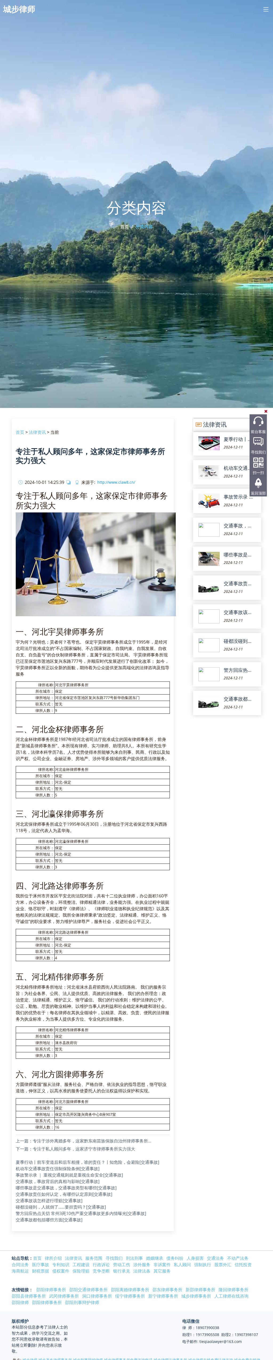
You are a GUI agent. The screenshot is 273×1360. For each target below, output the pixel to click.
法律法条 (141, 1271)
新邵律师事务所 (200, 1290)
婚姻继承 (154, 1258)
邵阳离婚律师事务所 (130, 1290)
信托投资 (243, 1264)
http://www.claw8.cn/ (116, 482)
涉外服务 (141, 1264)
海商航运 (20, 1271)
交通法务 (215, 1258)
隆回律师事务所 (233, 1290)
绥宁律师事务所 (130, 1296)
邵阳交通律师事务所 (88, 1290)
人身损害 (195, 1258)
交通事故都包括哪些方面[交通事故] (49, 1220)
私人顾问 (182, 1264)
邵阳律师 (20, 1302)
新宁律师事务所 (163, 1296)
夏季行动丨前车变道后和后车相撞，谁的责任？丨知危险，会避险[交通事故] (87, 1162)
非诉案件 (162, 1264)
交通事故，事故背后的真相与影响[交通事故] (57, 1181)
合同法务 (20, 1264)
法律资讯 (37, 432)
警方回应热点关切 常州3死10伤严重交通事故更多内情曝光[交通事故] (81, 1213)
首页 (124, 227)
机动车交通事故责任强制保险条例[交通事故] (57, 1169)
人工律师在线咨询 (231, 1296)
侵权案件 (60, 1271)
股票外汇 (222, 1264)
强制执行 (202, 1264)
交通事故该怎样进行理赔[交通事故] (49, 1200)
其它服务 (162, 1271)
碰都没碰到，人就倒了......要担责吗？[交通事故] (61, 1207)
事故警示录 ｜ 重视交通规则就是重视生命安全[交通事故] (69, 1175)
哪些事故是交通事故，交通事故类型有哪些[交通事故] (66, 1188)
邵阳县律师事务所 (29, 1296)
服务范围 (93, 1258)
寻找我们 (258, 452)
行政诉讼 (101, 1264)
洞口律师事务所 (97, 1296)
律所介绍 (53, 1258)
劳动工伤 (121, 1264)
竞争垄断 (101, 1271)
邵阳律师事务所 (51, 1290)
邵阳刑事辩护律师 (82, 1302)
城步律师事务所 (196, 1296)
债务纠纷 (174, 1258)
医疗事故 (40, 1264)
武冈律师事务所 (64, 1296)
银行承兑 (121, 1271)
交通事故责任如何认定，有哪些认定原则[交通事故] (64, 1194)
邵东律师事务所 (167, 1290)
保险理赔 (81, 1271)
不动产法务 (237, 1258)
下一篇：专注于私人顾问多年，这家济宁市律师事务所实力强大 (75, 1149)
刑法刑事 (134, 1258)
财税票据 (40, 1271)
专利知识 (60, 1264)
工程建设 (81, 1264)
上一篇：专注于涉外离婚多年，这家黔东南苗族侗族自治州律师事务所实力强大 (85, 1141)
